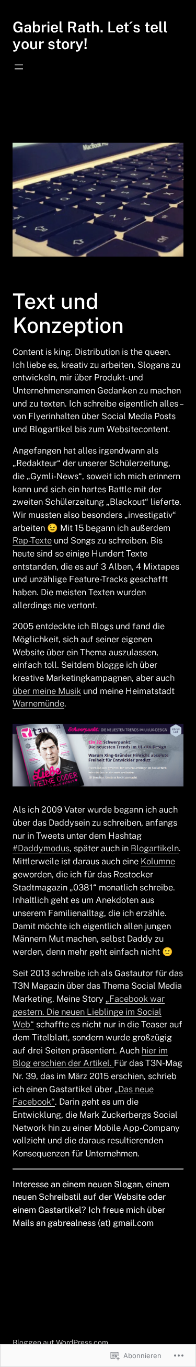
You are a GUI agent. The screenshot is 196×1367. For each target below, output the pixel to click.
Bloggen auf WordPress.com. (61, 1342)
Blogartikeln (155, 848)
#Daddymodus (41, 848)
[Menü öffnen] (19, 67)
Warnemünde (38, 703)
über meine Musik (47, 691)
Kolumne (158, 861)
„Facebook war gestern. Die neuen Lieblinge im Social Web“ (89, 1011)
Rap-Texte (32, 540)
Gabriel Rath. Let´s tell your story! (90, 35)
